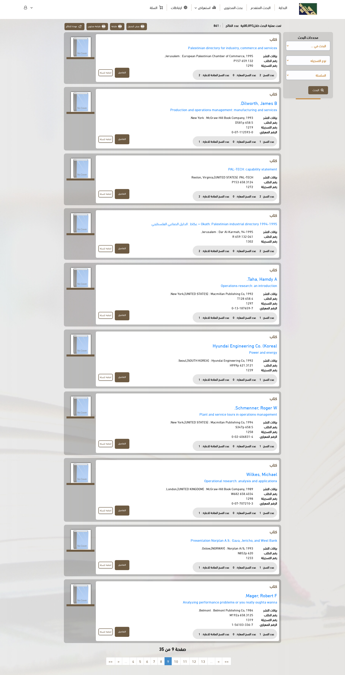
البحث (317, 90)
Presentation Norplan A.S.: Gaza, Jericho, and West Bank (234, 540)
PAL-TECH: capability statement (252, 168)
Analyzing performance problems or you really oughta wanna (230, 601)
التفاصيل (122, 72)
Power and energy (263, 352)
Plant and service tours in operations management (238, 414)
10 (176, 661)
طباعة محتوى (94, 26)
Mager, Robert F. (261, 595)
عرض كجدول (134, 26)
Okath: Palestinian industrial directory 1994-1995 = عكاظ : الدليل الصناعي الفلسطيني (214, 223)
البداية (283, 7)
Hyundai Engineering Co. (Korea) (245, 345)
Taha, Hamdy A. (262, 278)
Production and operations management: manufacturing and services (223, 109)
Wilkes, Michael (261, 474)
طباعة (114, 26)
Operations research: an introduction (249, 285)
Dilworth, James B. (258, 103)
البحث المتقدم (261, 7)
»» (227, 661)
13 (203, 661)
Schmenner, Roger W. (255, 407)
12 (194, 661)
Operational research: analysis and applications (240, 480)
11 (185, 661)
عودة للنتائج (71, 26)
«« (111, 661)
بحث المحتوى (233, 7)
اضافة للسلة (105, 72)
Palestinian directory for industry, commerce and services (232, 47)
